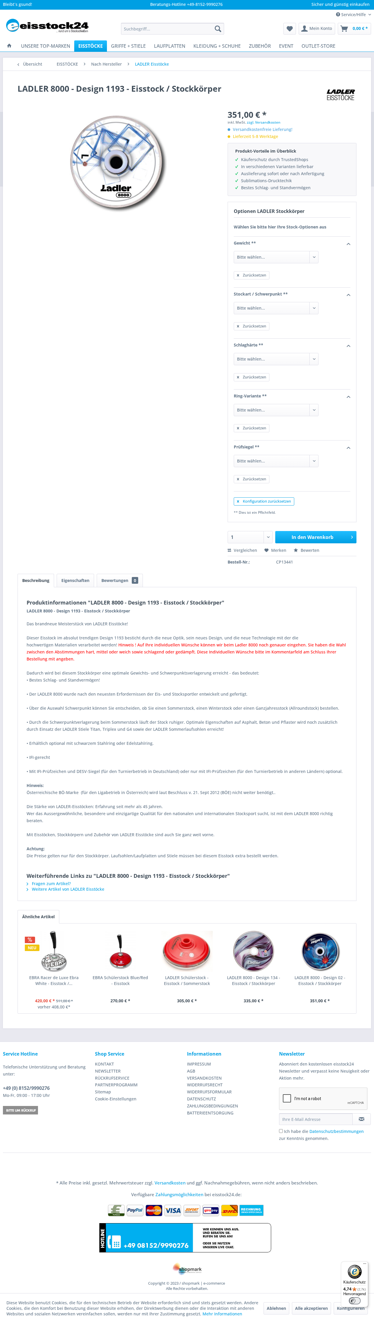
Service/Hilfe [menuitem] (353, 14)
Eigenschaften (75, 580)
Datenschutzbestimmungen (336, 1131)
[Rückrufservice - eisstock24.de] (47, 1110)
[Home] (9, 46)
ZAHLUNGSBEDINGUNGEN (212, 1106)
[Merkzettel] (289, 29)
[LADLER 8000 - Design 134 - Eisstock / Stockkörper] (254, 951)
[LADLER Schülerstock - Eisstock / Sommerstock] (187, 951)
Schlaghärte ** (248, 345)
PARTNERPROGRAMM (116, 1085)
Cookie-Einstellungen (115, 1099)
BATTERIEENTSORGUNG (210, 1113)
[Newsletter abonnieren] (361, 1119)
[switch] (355, 1300)
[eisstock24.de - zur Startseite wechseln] (50, 28)
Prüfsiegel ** (246, 447)
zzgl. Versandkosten (263, 122)
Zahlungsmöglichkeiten (179, 1194)
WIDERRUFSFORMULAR (209, 1092)
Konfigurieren (351, 1308)
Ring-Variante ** (250, 396)
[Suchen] (218, 29)
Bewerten (309, 550)
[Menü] (364, 1265)
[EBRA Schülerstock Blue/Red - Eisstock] (121, 951)
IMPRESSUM (199, 1064)
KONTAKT (104, 1064)
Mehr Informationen (222, 1314)
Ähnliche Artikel (38, 916)
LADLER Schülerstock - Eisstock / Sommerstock (187, 980)
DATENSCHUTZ (201, 1099)
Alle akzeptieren (311, 1308)
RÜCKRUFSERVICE (112, 1078)
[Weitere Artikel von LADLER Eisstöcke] (340, 94)
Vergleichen (245, 550)
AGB (191, 1071)
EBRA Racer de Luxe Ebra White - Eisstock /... (54, 980)
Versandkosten (170, 1183)
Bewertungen (118, 580)
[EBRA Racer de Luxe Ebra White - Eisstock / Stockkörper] (54, 951)
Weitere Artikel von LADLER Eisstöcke (67, 889)
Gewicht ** (245, 243)
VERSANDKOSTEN (204, 1078)
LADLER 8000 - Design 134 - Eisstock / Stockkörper (253, 980)
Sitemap (103, 1092)
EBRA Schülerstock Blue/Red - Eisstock (120, 980)
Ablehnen (276, 1308)
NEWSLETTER (108, 1071)
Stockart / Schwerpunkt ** (261, 294)
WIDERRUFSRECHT (205, 1085)
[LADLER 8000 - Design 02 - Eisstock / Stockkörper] (320, 951)
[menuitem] (172, 29)
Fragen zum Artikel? (51, 883)
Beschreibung (35, 580)
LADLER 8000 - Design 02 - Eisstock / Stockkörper (320, 980)
